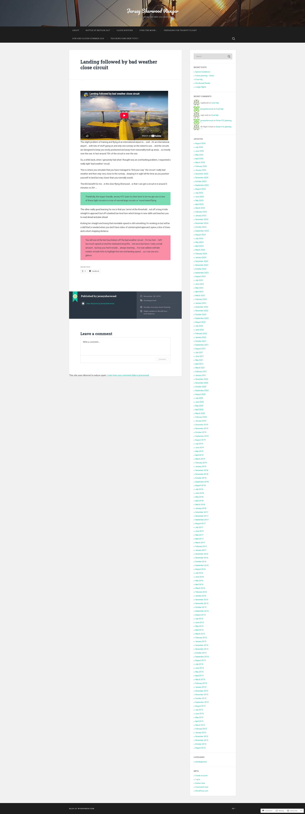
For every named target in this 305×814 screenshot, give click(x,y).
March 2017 (200, 543)
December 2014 (201, 645)
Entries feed (200, 783)
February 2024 (201, 254)
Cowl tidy (199, 79)
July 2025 (199, 193)
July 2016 (199, 573)
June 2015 (199, 622)
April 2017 (199, 539)
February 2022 (201, 333)
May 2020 (199, 406)
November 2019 (201, 428)
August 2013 (200, 706)
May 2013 (199, 717)
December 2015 (201, 599)
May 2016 (199, 581)
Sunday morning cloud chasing (157, 307)
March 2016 (200, 588)
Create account (201, 776)
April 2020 (199, 409)
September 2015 (202, 611)
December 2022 (201, 307)
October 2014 (200, 653)
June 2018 (199, 493)
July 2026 (199, 147)
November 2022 (201, 311)
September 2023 (202, 273)
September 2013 (202, 702)
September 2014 (202, 657)
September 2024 (202, 231)
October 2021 (200, 341)
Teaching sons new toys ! (125, 38)
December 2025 (201, 174)
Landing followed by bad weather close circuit (118, 65)
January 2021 (200, 375)
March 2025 (200, 208)
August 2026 (200, 143)
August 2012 (200, 748)
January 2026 (200, 170)
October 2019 (200, 432)
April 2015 (199, 630)
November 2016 (201, 558)
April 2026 (199, 159)
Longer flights (200, 87)
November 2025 (201, 178)
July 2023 (199, 280)
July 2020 (199, 398)
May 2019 (199, 451)
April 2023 (199, 292)
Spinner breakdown (202, 72)
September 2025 (202, 185)
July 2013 (199, 710)
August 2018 (200, 485)
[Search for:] (213, 56)
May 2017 (199, 535)
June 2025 (199, 197)
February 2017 (201, 546)
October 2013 (200, 698)
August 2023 (200, 276)
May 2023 (199, 288)
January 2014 (200, 687)
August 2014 (200, 660)
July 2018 (199, 489)
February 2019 (201, 463)
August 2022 (200, 322)
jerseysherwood (207, 109)
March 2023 (200, 295)
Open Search (233, 39)
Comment (162, 359)
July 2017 (199, 527)
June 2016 (199, 577)
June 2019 (199, 448)
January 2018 (200, 508)
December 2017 (201, 512)
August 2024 (200, 235)
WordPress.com (201, 791)
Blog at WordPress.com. (82, 808)
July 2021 (199, 352)
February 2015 (201, 638)
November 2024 (201, 223)
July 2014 (199, 664)
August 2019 (200, 440)
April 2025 (199, 204)
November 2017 (201, 516)
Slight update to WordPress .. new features (156, 312)
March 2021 (200, 368)
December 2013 (201, 691)
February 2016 (201, 592)
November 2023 (201, 265)
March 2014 (200, 679)
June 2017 (199, 531)
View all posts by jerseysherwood (100, 303)
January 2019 (200, 466)
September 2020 (202, 390)
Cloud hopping (125, 30)
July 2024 (199, 238)
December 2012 (201, 736)
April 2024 (199, 246)
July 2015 (199, 619)
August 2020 (200, 394)
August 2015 (200, 615)
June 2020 (199, 402)
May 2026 (199, 155)
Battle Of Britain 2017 (98, 30)
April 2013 (199, 721)
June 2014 (199, 668)
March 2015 (200, 634)
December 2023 (201, 261)
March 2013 (200, 725)
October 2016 (200, 561)
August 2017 (200, 523)
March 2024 (200, 250)
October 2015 (200, 607)
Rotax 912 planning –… (216, 128)
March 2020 (200, 413)
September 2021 (202, 345)
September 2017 (202, 520)
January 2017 (200, 550)
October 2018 (200, 478)
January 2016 (200, 596)
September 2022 (202, 318)
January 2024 (200, 257)
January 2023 (200, 303)
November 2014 (201, 649)
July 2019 (199, 444)
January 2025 (200, 216)
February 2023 (201, 299)
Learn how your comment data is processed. (128, 375)
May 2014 (199, 672)
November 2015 (201, 603)
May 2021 (199, 360)
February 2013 (201, 729)
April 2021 (199, 364)
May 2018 (199, 497)
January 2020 (200, 421)
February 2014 (201, 683)
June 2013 (199, 714)
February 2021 (201, 371)
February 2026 (201, 166)
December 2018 (201, 470)
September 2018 (202, 482)
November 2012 (201, 740)
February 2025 (201, 212)
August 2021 (200, 349)
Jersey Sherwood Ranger (152, 10)
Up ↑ (234, 808)
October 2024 (200, 227)
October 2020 (200, 387)
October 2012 (200, 744)
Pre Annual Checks (202, 83)
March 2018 (200, 504)
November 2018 (201, 474)
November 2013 (201, 694)
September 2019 (202, 436)
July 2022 (199, 326)
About (75, 30)
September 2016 (202, 565)
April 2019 (199, 455)
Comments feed (201, 787)
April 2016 (199, 584)
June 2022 (199, 330)
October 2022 (200, 314)
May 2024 (199, 242)
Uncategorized (150, 300)
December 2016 (201, 554)
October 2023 (200, 269)
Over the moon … (148, 30)
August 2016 (200, 569)
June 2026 (199, 151)
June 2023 (199, 284)
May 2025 (199, 200)
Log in (197, 779)
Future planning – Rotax (204, 76)
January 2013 (200, 733)
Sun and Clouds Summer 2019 (88, 38)
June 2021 (199, 356)
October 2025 (200, 181)
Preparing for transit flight (180, 30)
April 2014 (199, 676)
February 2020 (201, 417)
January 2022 (200, 337)
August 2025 (200, 189)
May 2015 (199, 626)
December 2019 (201, 425)
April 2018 (199, 501)
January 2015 (200, 641)
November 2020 (201, 383)
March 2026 (200, 162)
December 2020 (201, 379)
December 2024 (201, 219)
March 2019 (200, 459)
